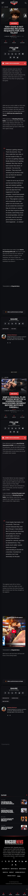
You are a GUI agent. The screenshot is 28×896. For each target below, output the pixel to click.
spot (23, 493)
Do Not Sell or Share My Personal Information (14, 883)
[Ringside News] (14, 3)
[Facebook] (5, 54)
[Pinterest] (19, 54)
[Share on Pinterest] (15, 323)
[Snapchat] (14, 57)
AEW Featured (5, 328)
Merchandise (22, 868)
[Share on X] (8, 323)
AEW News (14, 23)
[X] (8, 54)
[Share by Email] (22, 323)
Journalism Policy (20, 872)
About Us (5, 872)
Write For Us (14, 868)
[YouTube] (22, 54)
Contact (11, 872)
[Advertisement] (12, 238)
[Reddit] (17, 57)
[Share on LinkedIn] (12, 323)
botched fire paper (17, 493)
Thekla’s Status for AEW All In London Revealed (7, 828)
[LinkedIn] (15, 54)
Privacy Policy (12, 875)
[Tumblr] (19, 861)
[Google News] (12, 54)
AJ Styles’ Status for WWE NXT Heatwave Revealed (7, 819)
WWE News (6, 377)
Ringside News (15, 286)
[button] (25, 3)
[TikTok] (12, 865)
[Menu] (3, 3)
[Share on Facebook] (5, 323)
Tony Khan (13, 328)
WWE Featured (6, 701)
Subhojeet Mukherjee (9, 36)
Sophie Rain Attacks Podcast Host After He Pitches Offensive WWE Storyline (7, 811)
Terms (18, 876)
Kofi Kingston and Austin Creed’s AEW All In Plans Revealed (7, 802)
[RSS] (16, 865)
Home (2, 377)
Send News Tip (5, 868)
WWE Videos (3, 808)
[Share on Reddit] (19, 323)
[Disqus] (14, 764)
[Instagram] (10, 57)
